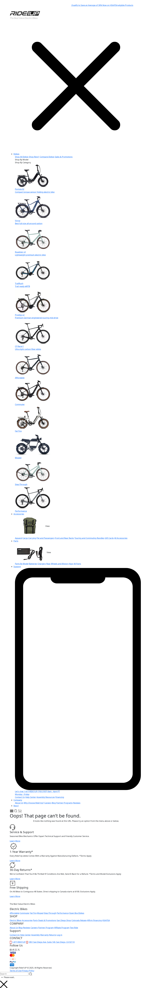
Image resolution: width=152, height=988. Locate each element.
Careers (47, 803)
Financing (59, 797)
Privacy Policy (28, 970)
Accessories (19, 514)
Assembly (35, 935)
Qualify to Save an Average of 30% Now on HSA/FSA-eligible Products (102, 5)
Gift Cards (109, 538)
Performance (63, 913)
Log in (59, 935)
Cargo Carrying (29, 538)
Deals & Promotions (47, 920)
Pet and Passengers (45, 538)
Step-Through (50, 913)
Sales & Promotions (64, 156)
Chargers (42, 563)
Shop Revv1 (34, 156)
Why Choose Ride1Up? (34, 803)
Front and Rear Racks (64, 538)
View (47, 526)
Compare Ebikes (47, 156)
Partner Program (46, 927)
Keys (71, 563)
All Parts (77, 563)
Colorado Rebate (79, 920)
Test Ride (74, 927)
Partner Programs (64, 803)
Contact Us (20, 797)
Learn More (15, 841)
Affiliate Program (61, 927)
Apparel (18, 538)
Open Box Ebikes (76, 913)
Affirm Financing (94, 920)
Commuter (24, 913)
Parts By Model (21, 563)
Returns (52, 935)
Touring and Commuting (85, 538)
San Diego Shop (64, 920)
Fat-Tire (33, 913)
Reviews (76, 803)
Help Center (30, 797)
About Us (19, 803)
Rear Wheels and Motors (57, 563)
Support (17, 566)
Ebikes (16, 154)
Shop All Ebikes (21, 156)
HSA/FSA (106, 920)
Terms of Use (16, 970)
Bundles (100, 538)
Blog (54, 803)
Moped (40, 913)
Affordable (14, 913)
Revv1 (16, 805)
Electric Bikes (15, 920)
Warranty (44, 935)
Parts (16, 541)
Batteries (33, 563)
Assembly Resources (45, 797)
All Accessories (120, 538)
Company (18, 800)
